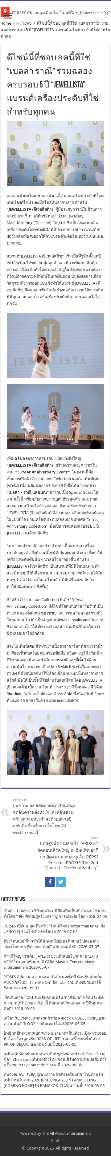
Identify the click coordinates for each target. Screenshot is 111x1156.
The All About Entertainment (66, 1133)
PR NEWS (24, 23)
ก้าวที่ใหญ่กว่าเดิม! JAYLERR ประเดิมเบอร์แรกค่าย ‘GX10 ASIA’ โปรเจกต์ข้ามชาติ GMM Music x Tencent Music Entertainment (51, 962)
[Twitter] (61, 882)
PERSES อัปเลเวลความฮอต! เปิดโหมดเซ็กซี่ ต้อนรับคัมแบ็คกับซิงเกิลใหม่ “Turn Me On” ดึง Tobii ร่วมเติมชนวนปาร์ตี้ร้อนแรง (53, 982)
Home (6, 23)
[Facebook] (50, 882)
